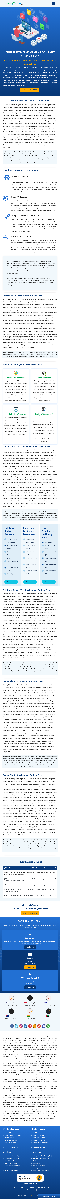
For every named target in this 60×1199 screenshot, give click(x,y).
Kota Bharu (20, 1070)
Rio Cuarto (52, 1097)
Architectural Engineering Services (42, 1158)
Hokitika (14, 1065)
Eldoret (17, 1056)
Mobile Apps (41, 1187)
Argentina (17, 1038)
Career (33, 1190)
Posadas (28, 1095)
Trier (46, 1111)
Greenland (5, 1061)
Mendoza (19, 1077)
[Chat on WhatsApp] (48, 1026)
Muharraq (35, 1084)
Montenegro (30, 1081)
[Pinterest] (30, 1026)
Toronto (18, 1111)
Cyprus (52, 1052)
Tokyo (4, 1111)
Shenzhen (54, 1100)
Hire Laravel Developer (39, 1137)
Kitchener (54, 1068)
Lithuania (5, 1074)
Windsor (17, 1118)
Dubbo (55, 1054)
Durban (12, 1056)
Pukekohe (15, 1097)
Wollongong (46, 1118)
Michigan (39, 1077)
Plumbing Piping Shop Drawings (41, 1170)
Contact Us (40, 1190)
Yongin (21, 1120)
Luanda (34, 1074)
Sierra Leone (32, 1102)
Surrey (9, 1109)
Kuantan (55, 1070)
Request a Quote (29, 90)
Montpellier (37, 1081)
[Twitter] (16, 1026)
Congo (46, 1049)
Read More (30, 947)
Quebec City (24, 1097)
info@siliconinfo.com (30, 983)
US (54, 1113)
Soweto (5, 1106)
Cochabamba (51, 1047)
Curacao (48, 1052)
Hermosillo (47, 1063)
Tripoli (53, 1111)
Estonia (42, 1056)
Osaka (55, 1090)
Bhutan (26, 1040)
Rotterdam (37, 1100)
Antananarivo (53, 1036)
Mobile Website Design (11, 1160)
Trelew (42, 1111)
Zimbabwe (35, 1120)
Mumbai (41, 1084)
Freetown (5, 1059)
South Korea (46, 1104)
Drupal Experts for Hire (32, 354)
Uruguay (47, 1113)
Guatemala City (53, 1061)
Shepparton (6, 1102)
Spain (8, 1106)
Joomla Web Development (12, 1147)
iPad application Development (13, 1165)
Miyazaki (32, 1079)
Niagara (20, 1088)
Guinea (11, 1063)
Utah (4, 1116)
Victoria (25, 1116)
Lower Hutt (29, 1074)
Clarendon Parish (43, 1047)
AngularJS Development (11, 1145)
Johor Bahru (28, 1068)
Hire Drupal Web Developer (10, 352)
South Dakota (39, 1104)
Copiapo (9, 1052)
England (21, 1056)
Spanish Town (14, 1106)
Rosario (28, 1100)
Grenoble (16, 1061)
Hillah (52, 1063)
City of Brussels (27, 1047)
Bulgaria (14, 1045)
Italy (13, 1068)
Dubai (51, 1054)
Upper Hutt (20, 1116)
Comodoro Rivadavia (27, 1049)
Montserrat (49, 1081)
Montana (16, 1081)
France (50, 1056)
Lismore (55, 1072)
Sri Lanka (20, 1106)
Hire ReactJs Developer (39, 1140)
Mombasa (43, 1079)
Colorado (19, 1049)
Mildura (47, 1077)
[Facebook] (12, 1026)
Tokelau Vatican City (47, 1109)
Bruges (47, 1043)
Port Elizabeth (46, 1093)
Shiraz (23, 1102)
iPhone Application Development (13, 1155)
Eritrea (37, 1056)
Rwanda (50, 1100)
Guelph (4, 1063)
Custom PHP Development (12, 1132)
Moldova (38, 1079)
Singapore (37, 1102)
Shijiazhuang (19, 1102)
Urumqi (51, 1113)
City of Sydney (34, 1047)
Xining (11, 1120)
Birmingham (32, 1040)
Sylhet (37, 1109)
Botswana (54, 1040)
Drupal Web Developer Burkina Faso (15, 151)
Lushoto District (53, 1074)
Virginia (41, 1116)
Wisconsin (34, 1118)
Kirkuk (40, 1068)
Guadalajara (22, 1061)
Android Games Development (12, 1168)
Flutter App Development (11, 1170)
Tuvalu (35, 1113)
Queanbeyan (46, 1097)
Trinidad (49, 1111)
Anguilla (48, 1036)
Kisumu (44, 1068)
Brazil (14, 1043)
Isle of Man (6, 1068)
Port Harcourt (53, 1093)
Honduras (18, 1065)
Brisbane (24, 1043)
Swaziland (18, 1109)
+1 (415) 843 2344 (24, 1179)
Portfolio (27, 1190)
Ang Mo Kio (38, 1036)
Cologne (9, 1049)
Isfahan (55, 1065)
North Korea (26, 1090)
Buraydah (30, 1045)
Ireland (51, 1065)
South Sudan (53, 1104)
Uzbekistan (14, 1116)
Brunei (51, 1043)
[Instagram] (21, 1026)
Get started (11, 582)
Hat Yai (36, 1063)
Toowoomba (13, 1111)
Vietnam (30, 1116)
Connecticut (51, 1049)
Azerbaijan (21, 1040)
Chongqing (13, 1047)
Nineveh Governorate (47, 1088)
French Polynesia (26, 1059)
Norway (44, 1090)
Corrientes (18, 1052)
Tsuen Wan (9, 1113)
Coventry (36, 1052)
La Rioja (15, 1077)
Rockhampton (14, 1100)
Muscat (50, 1084)
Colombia (14, 1049)
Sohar (4, 1104)
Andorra (32, 1036)
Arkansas (34, 1038)
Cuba (44, 1052)
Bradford (5, 1043)
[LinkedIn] (25, 1026)
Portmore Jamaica (16, 1095)
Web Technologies (31, 1187)
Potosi (32, 1095)
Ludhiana (38, 1074)
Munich (46, 1084)
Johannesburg (21, 1068)
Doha (22, 1054)
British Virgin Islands (36, 1043)
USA (56, 1113)
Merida (24, 1077)
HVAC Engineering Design (39, 1168)
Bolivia (44, 1040)
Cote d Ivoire (30, 1052)
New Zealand (9, 1088)
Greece (55, 1059)
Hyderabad (35, 1065)
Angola (43, 1036)
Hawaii (39, 1063)
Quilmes (37, 1097)
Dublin (4, 1056)
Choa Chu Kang (6, 1047)
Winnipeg (22, 1118)
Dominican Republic (34, 1054)
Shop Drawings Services (39, 1165)
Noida (6, 1090)
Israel (10, 1068)
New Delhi (22, 1086)
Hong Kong (24, 1065)
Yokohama (16, 1120)
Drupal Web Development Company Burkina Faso (16, 511)
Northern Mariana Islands (36, 1090)
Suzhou (13, 1109)
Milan (43, 1077)
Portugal (23, 1095)
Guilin (8, 1063)
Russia (45, 1100)
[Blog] (34, 1026)
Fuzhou (42, 1059)
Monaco (49, 1079)
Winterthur (28, 1118)
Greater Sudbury (49, 1059)
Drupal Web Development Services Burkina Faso (40, 758)
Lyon (12, 1077)
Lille (52, 1072)
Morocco (5, 1084)
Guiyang (23, 1063)
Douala (47, 1054)
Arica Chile (23, 1038)
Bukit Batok (9, 1045)
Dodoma (18, 1054)
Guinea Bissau (17, 1063)
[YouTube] (39, 1026)
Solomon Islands (10, 1104)
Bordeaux (49, 1040)
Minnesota (52, 1077)
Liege (49, 1072)
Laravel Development (10, 1142)
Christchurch (19, 1047)
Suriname (5, 1109)
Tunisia (17, 1113)
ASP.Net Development (11, 1140)
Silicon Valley (31, 1195)
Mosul (9, 1084)
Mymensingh (16, 1086)
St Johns (25, 1106)
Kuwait (24, 1072)
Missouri (24, 1079)
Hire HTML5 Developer (39, 1132)
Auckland (54, 1038)
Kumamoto (10, 1072)
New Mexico (43, 1086)
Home (15, 1187)
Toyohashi (38, 1111)
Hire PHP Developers (38, 1135)
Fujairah (33, 1059)
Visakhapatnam (47, 1116)
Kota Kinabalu (26, 1070)
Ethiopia (46, 1056)
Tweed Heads (40, 1113)
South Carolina (31, 1104)
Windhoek (11, 1118)
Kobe (7, 1070)
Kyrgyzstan (38, 1072)
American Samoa (13, 1036)
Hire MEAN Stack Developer (40, 1147)
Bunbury (19, 1045)
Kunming (15, 1072)
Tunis (14, 1113)
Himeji (55, 1063)
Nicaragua (25, 1088)
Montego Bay (22, 1081)
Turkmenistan (29, 1113)
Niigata (40, 1088)
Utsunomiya (9, 1116)
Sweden (23, 1109)
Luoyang (43, 1074)
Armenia (40, 1038)
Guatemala (45, 1061)
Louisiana (24, 1074)
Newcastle (15, 1088)
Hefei (43, 1063)
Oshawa (5, 1093)
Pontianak (35, 1093)
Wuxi (56, 1118)
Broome (43, 1043)
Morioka (55, 1081)
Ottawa (15, 1093)
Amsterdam (26, 1036)
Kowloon (33, 1070)
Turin (21, 1113)
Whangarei (5, 1118)
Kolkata (14, 1070)
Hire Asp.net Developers (39, 1145)
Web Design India (9, 1137)
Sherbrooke (12, 1102)
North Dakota (19, 1090)
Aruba (44, 1038)
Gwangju (32, 1063)
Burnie (41, 1045)
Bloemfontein (38, 1040)
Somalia (18, 1104)
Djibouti (13, 1054)
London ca (18, 1074)
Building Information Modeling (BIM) (42, 1155)
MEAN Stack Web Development (13, 1135)
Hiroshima (5, 1065)
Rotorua (33, 1100)
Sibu (27, 1102)
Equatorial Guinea (28, 1056)
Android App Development (12, 1158)
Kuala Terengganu (47, 1070)
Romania (21, 1100)
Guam (34, 1061)
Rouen (42, 1100)
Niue (4, 1090)
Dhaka (9, 1054)
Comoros (35, 1049)
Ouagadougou (21, 1093)
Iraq (48, 1065)
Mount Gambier (21, 1084)
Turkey (24, 1113)
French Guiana (17, 1059)
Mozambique (29, 1084)
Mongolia (5, 1081)
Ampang (20, 1036)
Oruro (52, 1090)
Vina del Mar (35, 1116)
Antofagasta (6, 1038)
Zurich (39, 1120)
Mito (28, 1079)
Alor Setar (5, 1036)
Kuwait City (29, 1072)
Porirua (40, 1093)
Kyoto (33, 1072)
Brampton (10, 1043)
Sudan (39, 1106)
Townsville (28, 1111)
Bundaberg (24, 1045)
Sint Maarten (44, 1102)
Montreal (43, 1081)
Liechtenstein (45, 1072)
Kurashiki (20, 1072)
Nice (29, 1088)
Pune (19, 1097)
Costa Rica (24, 1052)
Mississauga (11, 1079)
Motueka (14, 1084)
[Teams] (44, 1026)
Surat (55, 1106)
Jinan (16, 1068)
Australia (11, 1040)
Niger (32, 1088)
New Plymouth (51, 1086)
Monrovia (10, 1081)
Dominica (26, 1054)
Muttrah (55, 1084)
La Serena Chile (6, 1077)
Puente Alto (42, 1095)
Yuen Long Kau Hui (27, 1120)
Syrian (40, 1109)
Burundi (45, 1045)
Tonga (7, 1111)
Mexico (28, 1077)
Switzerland (28, 1109)
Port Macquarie (7, 1095)
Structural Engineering (38, 1160)
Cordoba (13, 1052)
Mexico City (33, 1077)
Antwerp (12, 1038)
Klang (4, 1070)
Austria (16, 1040)
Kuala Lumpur (39, 1070)
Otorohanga (10, 1093)
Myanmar (10, 1086)
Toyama (33, 1111)
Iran (46, 1065)
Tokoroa (55, 1109)
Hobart (10, 1065)
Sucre (35, 1106)
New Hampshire (30, 1086)
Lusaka (47, 1074)
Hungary (30, 1065)
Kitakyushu (49, 1068)
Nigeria (36, 1088)
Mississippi (18, 1079)
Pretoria (37, 1095)
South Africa (23, 1104)
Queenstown (31, 1097)
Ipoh (39, 1065)
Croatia (40, 1052)
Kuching (5, 1072)
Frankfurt (55, 1056)
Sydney (33, 1109)
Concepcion (41, 1049)
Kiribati (37, 1068)
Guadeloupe (29, 1061)
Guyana (27, 1063)
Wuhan (52, 1118)
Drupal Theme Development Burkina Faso (31, 765)
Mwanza (5, 1086)
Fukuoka (38, 1059)
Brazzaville (19, 1043)
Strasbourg (31, 1106)
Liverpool (10, 1074)
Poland (31, 1093)
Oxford (27, 1093)
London (14, 1074)
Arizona (29, 1038)
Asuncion (49, 1038)
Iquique (42, 1065)
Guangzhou (39, 1061)
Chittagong (54, 1045)
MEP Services (36, 1163)
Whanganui (54, 1116)
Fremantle (10, 1059)
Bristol (28, 1043)
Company (21, 1187)
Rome (24, 1100)
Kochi (10, 1070)
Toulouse (23, 1111)
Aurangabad (6, 1040)
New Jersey (37, 1086)
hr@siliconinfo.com (30, 963)
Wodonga (40, 1118)
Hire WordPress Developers (40, 1142)
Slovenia (55, 1102)
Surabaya (51, 1106)
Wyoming (5, 1120)
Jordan (33, 1068)
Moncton (54, 1079)
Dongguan (42, 1054)
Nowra (48, 1090)
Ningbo (55, 1088)
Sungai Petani (44, 1106)
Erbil (34, 1056)
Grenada (11, 1061)
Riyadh (9, 1100)
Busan (49, 1045)
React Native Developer (11, 1163)
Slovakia (50, 1102)
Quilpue (41, 1097)
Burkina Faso (36, 1045)
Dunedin (8, 1056)
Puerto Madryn (49, 1095)
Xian (9, 1120)
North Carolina (12, 1090)
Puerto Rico (9, 1097)
